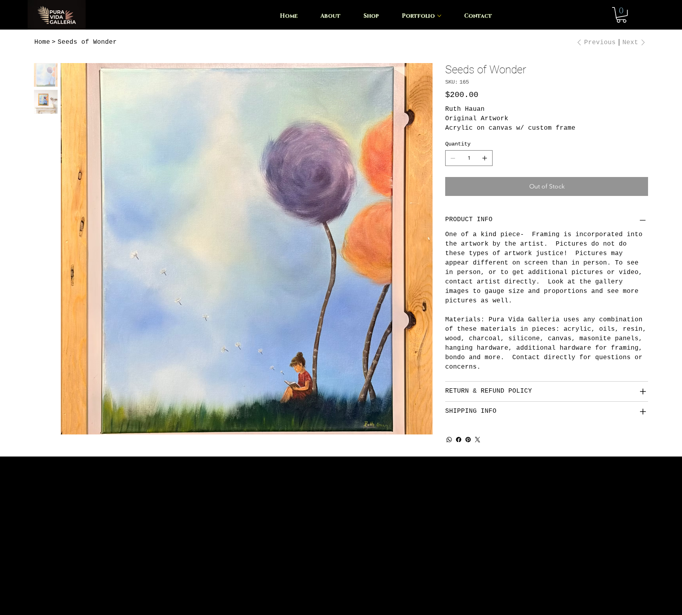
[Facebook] (459, 440)
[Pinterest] (468, 440)
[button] (621, 14)
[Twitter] (478, 440)
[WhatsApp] (449, 440)
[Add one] (485, 158)
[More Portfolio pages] (439, 16)
